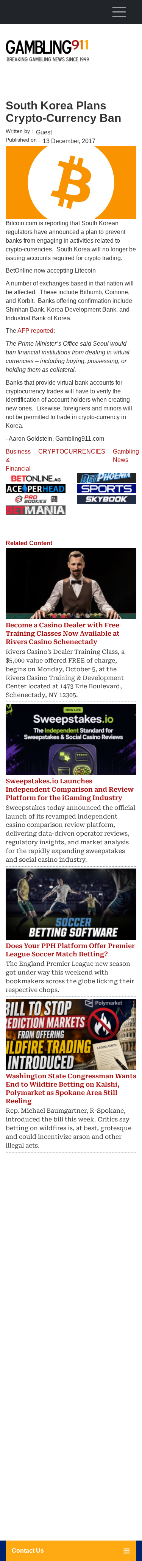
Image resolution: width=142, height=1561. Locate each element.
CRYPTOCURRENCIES (71, 451)
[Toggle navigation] (119, 11)
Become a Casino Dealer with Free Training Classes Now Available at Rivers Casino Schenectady (63, 633)
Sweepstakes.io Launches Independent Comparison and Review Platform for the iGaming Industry (70, 789)
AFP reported (35, 330)
